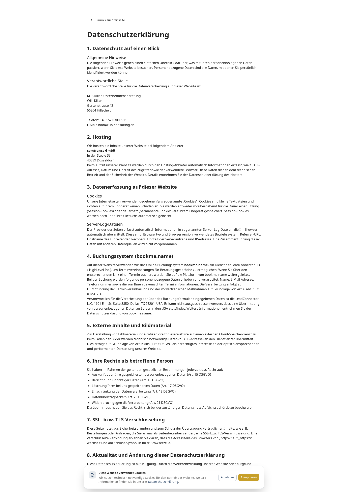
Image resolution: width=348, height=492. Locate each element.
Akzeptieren (249, 477)
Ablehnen (227, 477)
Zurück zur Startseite (111, 20)
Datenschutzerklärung (163, 482)
